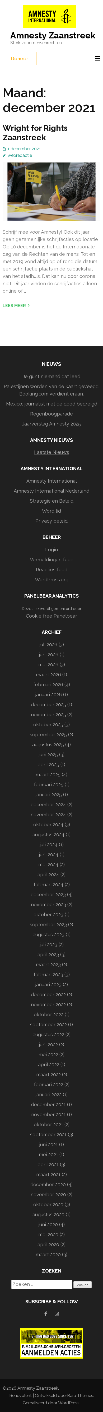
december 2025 (48, 704)
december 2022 (48, 994)
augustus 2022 (48, 1034)
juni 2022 (48, 1044)
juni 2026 (48, 654)
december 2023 (48, 894)
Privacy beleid (51, 521)
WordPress (68, 1402)
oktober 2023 (48, 914)
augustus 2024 (48, 834)
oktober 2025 (48, 724)
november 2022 (48, 1004)
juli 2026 (48, 644)
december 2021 (48, 1104)
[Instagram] (57, 1314)
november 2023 (48, 904)
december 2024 (48, 804)
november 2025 (48, 714)
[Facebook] (45, 1314)
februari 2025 (48, 784)
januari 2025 (48, 794)
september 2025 (48, 734)
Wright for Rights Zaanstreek (35, 132)
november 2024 (48, 814)
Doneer (19, 58)
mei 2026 (48, 664)
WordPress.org (51, 579)
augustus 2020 (48, 1214)
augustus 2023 (48, 934)
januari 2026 (48, 694)
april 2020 (48, 1244)
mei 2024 (48, 864)
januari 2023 (48, 984)
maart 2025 (48, 774)
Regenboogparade (51, 414)
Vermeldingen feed (51, 559)
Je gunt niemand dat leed (51, 376)
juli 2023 (48, 944)
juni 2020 (48, 1224)
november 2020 (48, 1194)
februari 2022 (48, 1084)
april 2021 (48, 1164)
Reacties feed (51, 569)
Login (51, 549)
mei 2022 (48, 1054)
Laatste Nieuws (51, 452)
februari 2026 (48, 684)
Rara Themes (80, 1395)
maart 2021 (48, 1174)
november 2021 (48, 1114)
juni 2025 (48, 754)
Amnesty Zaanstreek (52, 35)
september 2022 (48, 1024)
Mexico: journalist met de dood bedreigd (51, 404)
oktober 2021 (48, 1124)
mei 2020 (48, 1234)
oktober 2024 (48, 824)
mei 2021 (48, 1154)
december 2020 (48, 1184)
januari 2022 (48, 1094)
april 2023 (48, 954)
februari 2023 (48, 974)
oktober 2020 (48, 1204)
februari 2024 (48, 884)
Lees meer (14, 305)
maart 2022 (48, 1074)
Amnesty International (51, 481)
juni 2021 (48, 1144)
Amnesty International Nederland (51, 491)
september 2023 (48, 924)
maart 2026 (48, 674)
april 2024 (48, 874)
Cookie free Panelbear (51, 616)
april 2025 (48, 764)
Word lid (51, 511)
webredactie (20, 155)
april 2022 (48, 1064)
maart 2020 (48, 1254)
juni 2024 (48, 854)
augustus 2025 (48, 744)
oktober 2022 (48, 1014)
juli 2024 (49, 844)
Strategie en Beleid (51, 501)
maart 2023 (48, 964)
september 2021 (48, 1134)
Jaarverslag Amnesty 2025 (51, 424)
